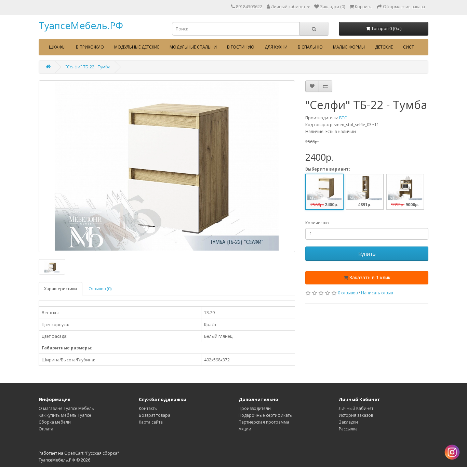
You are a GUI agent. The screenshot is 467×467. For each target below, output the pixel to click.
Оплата (46, 429)
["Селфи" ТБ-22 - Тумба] (167, 166)
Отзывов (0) (100, 289)
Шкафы (57, 47)
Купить (367, 253)
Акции (245, 429)
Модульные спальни (193, 47)
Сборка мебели (55, 422)
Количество (317, 223)
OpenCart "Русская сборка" (91, 453)
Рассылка (348, 429)
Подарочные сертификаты (266, 415)
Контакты (148, 408)
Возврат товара (154, 415)
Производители (255, 408)
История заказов (356, 415)
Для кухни (276, 47)
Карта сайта (151, 422)
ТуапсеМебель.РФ (81, 25)
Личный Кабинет (356, 408)
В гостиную (240, 47)
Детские (384, 47)
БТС (343, 118)
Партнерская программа (264, 422)
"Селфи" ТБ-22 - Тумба (87, 67)
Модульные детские (136, 47)
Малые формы (349, 47)
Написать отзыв (377, 293)
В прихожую (90, 47)
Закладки (348, 422)
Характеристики (60, 289)
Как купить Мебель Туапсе (65, 415)
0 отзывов (348, 293)
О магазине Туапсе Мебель (66, 408)
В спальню (310, 47)
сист (408, 47)
